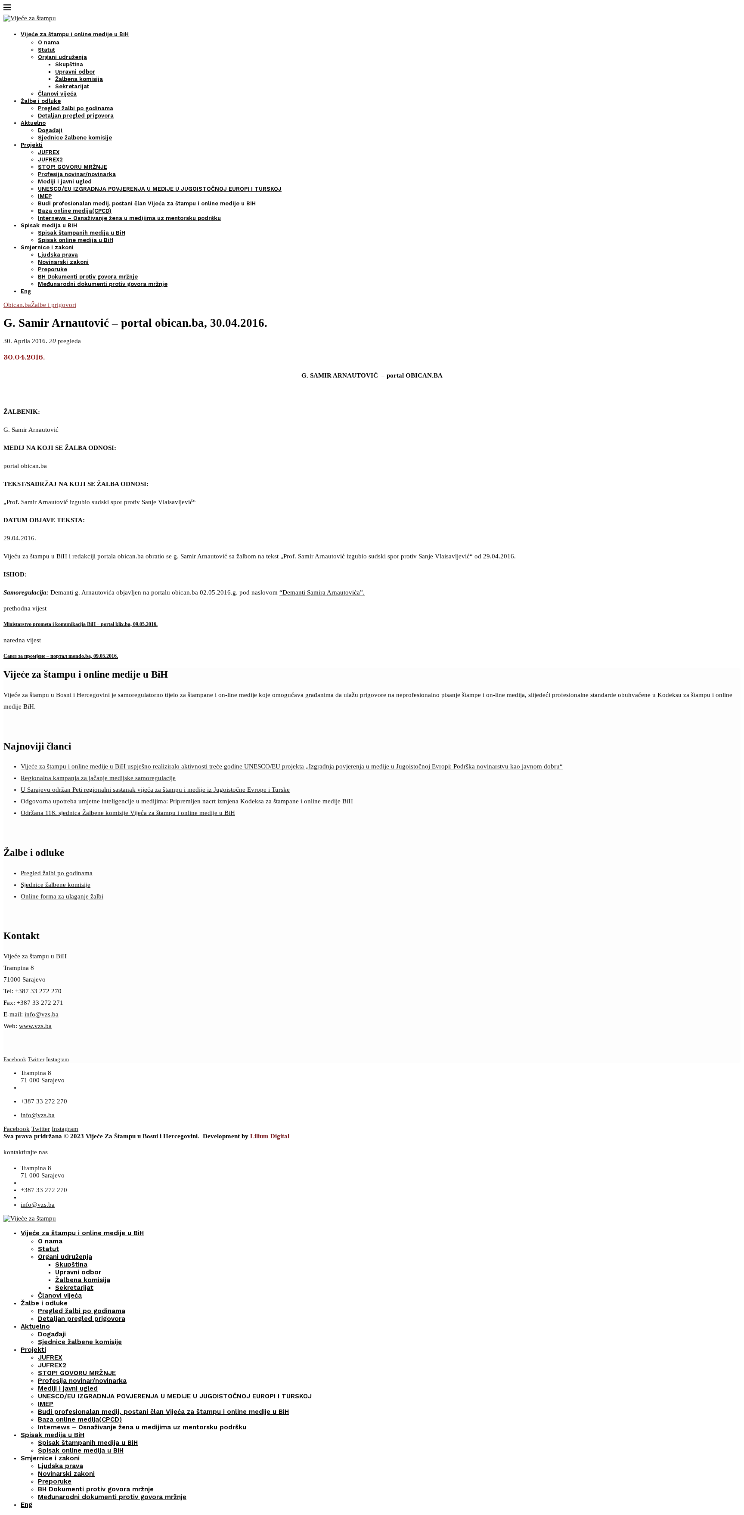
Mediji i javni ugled (65, 181)
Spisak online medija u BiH (75, 240)
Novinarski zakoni (63, 262)
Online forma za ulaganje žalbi (62, 896)
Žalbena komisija (79, 79)
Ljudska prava (58, 254)
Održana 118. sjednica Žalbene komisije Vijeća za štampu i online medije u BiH (128, 812)
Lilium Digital (269, 1136)
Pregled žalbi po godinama (75, 108)
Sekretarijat (72, 86)
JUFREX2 (50, 159)
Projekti (32, 145)
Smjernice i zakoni (47, 247)
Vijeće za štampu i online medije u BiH (75, 34)
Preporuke (52, 269)
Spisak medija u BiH (49, 225)
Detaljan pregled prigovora (76, 115)
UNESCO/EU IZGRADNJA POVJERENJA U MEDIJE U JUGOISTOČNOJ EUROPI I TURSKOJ (160, 189)
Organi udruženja (62, 57)
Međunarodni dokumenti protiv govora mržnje (102, 284)
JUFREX (48, 152)
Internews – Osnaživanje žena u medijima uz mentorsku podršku (129, 218)
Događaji (50, 130)
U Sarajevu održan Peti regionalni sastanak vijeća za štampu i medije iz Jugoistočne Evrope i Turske (155, 789)
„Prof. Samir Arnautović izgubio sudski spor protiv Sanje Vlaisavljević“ (376, 556)
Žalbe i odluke (41, 101)
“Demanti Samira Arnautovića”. (322, 592)
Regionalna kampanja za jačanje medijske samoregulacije (98, 778)
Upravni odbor (75, 71)
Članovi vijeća (57, 93)
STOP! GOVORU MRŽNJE (72, 167)
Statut (46, 49)
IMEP (45, 196)
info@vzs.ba (42, 1014)
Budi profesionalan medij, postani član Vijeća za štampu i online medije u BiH (147, 203)
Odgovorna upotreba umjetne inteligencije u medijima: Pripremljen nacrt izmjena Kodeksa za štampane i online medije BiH (187, 801)
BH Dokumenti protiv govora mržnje (88, 276)
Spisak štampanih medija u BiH (81, 232)
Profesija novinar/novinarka (77, 174)
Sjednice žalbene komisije (75, 137)
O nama (48, 42)
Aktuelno (33, 123)
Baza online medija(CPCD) (75, 211)
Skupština (69, 64)
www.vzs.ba (35, 1025)
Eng (26, 291)
